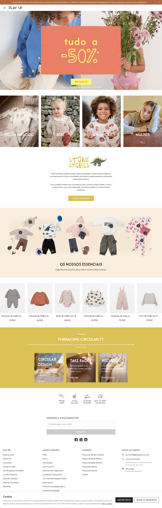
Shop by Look (8, 454)
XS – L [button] (142, 142)
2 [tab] (82, 86)
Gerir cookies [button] (107, 503)
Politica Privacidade (51, 490)
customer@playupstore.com (137, 454)
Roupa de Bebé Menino (92, 458)
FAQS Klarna (48, 482)
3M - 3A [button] (60, 142)
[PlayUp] (15, 7)
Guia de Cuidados (10, 478)
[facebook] (76, 440)
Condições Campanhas (52, 474)
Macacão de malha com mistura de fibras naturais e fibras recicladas (12, 316)
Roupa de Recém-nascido (93, 454)
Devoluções (48, 462)
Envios (45, 458)
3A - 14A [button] (101, 142)
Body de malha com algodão (67, 316)
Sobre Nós (7, 458)
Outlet (85, 474)
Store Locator (48, 466)
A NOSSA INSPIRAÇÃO (81, 198)
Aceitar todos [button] (124, 500)
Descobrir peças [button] (108, 377)
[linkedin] (86, 440)
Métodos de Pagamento (53, 470)
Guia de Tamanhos (11, 482)
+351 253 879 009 (132, 459)
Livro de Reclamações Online (55, 478)
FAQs (45, 454)
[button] (6, 7)
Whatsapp (129, 468)
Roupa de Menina (89, 470)
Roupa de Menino (89, 466)
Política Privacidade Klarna (54, 486)
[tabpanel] (81, 50)
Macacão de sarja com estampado (122, 316)
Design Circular (9, 466)
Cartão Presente (10, 474)
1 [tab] (79, 86)
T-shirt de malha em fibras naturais (149, 316)
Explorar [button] (41, 381)
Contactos (7, 462)
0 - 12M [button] (19, 142)
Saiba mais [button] (74, 377)
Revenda (7, 486)
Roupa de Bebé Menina (92, 462)
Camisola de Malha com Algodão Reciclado (40, 316)
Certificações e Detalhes (13, 470)
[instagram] (81, 440)
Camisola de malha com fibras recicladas (95, 316)
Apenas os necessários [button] (146, 500)
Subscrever (81, 432)
